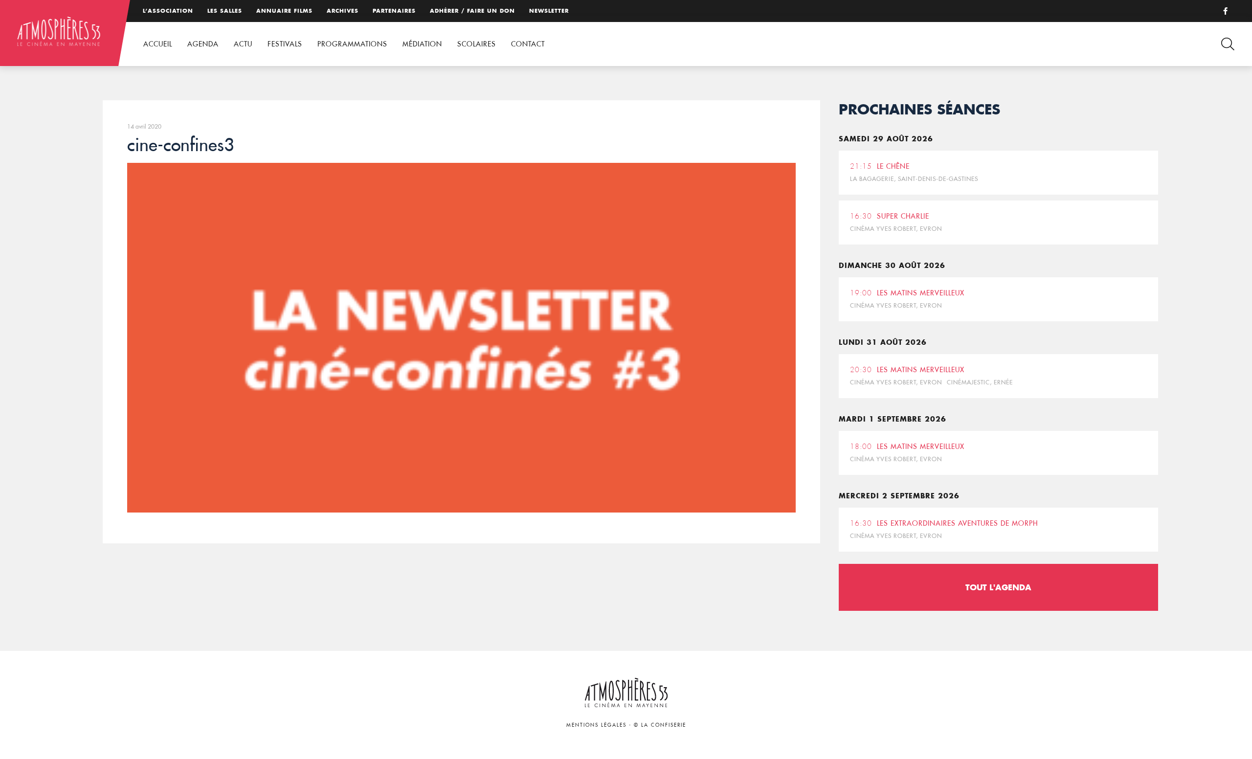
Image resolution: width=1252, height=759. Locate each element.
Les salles (224, 10)
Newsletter (549, 10)
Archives (342, 10)
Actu (243, 44)
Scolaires (476, 44)
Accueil (157, 44)
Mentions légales (596, 725)
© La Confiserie (660, 725)
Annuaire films (284, 10)
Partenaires (394, 10)
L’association (168, 10)
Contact (528, 44)
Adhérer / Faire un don (472, 10)
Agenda (203, 44)
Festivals (285, 44)
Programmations (352, 44)
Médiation (422, 44)
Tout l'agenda (998, 587)
